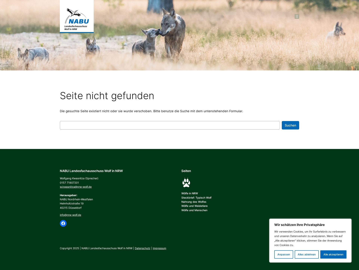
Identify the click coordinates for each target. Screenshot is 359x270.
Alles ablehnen (307, 254)
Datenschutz (142, 248)
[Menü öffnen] (297, 16)
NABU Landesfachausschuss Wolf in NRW (91, 171)
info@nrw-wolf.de (70, 214)
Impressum (159, 248)
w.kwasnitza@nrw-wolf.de (76, 186)
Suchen (290, 125)
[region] (310, 241)
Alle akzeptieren (333, 254)
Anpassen (283, 254)
